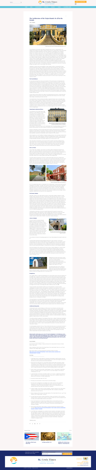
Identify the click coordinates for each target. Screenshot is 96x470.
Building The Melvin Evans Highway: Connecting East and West (63, 443)
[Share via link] (37, 423)
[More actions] (65, 16)
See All (70, 430)
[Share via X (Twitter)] (32, 423)
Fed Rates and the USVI (47, 442)
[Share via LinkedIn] (34, 423)
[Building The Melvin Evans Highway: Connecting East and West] (64, 436)
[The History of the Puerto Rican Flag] (32, 436)
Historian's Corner (33, 420)
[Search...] (21, 2)
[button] (31, 7)
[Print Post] (39, 423)
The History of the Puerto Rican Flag (31, 443)
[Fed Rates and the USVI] (48, 436)
